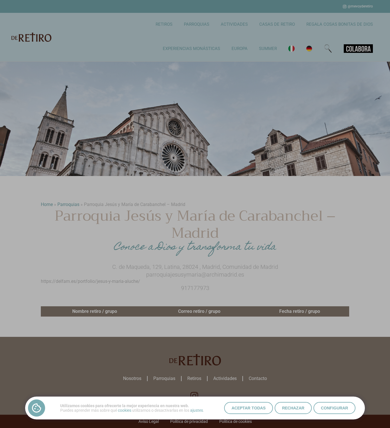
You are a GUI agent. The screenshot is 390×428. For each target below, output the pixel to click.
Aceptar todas (249, 408)
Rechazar (293, 408)
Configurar (334, 408)
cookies (124, 410)
